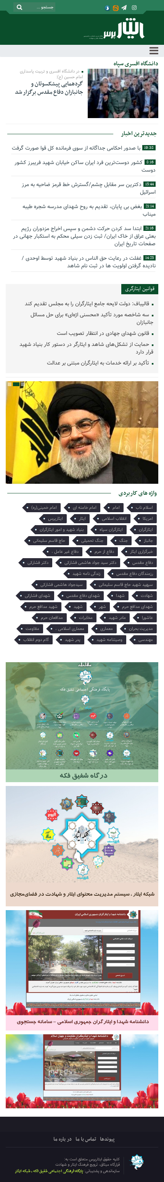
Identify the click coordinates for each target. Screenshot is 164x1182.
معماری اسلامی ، (69, 628)
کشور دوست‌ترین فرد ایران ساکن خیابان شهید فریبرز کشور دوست (85, 166)
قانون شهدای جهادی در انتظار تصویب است (104, 334)
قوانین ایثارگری (139, 288)
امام (116, 507)
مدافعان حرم (52, 617)
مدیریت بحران (141, 628)
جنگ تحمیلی (92, 540)
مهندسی (145, 639)
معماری (106, 628)
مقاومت (32, 628)
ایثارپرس (55, 518)
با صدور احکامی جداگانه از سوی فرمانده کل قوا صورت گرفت (83, 148)
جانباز (148, 540)
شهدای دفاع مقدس (83, 595)
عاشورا (147, 617)
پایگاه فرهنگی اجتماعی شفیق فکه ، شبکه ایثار (49, 1171)
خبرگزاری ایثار (141, 551)
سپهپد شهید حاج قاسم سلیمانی (126, 584)
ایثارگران (146, 529)
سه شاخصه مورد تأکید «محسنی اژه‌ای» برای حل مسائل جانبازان (92, 319)
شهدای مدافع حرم (137, 606)
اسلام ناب (144, 507)
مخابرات (86, 617)
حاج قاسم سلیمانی (49, 540)
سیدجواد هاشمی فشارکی (61, 584)
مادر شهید (117, 617)
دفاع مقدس (142, 562)
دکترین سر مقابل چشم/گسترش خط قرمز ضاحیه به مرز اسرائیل (89, 188)
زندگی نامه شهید (86, 573)
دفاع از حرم (104, 551)
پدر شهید (72, 639)
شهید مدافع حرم (43, 606)
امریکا (148, 518)
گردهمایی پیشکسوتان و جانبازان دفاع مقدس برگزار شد (49, 88)
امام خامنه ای (84, 507)
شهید (78, 606)
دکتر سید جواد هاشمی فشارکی (90, 562)
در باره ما (62, 1139)
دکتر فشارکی (37, 562)
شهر (102, 606)
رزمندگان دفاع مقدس (134, 573)
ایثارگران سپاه (111, 529)
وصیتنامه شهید (109, 639)
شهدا (120, 595)
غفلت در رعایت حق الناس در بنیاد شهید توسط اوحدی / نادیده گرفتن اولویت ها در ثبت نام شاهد (89, 262)
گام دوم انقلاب (36, 639)
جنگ (123, 540)
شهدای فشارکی (37, 595)
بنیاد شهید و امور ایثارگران (62, 529)
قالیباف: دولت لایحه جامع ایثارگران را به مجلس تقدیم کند (88, 304)
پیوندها (107, 1139)
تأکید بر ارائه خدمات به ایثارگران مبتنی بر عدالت (99, 363)
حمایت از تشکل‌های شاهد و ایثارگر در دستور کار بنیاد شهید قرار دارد (86, 348)
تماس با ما (86, 1139)
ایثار (82, 518)
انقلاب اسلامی (114, 518)
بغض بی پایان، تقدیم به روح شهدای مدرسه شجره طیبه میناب (89, 210)
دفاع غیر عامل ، (65, 551)
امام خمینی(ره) (44, 507)
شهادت (147, 595)
